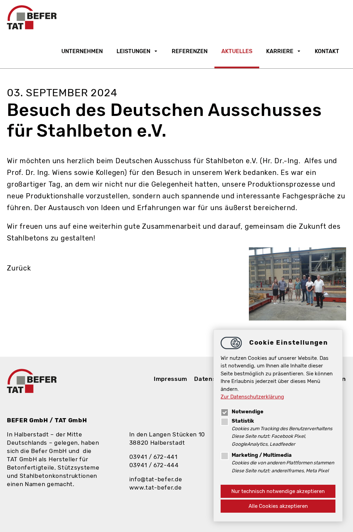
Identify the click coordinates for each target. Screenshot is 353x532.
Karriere (279, 51)
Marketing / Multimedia (262, 455)
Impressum (170, 378)
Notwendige (247, 411)
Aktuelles (236, 51)
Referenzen (190, 51)
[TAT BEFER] (32, 17)
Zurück (19, 268)
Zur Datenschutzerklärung (252, 397)
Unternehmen (82, 51)
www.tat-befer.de (155, 487)
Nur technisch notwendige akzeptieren (278, 491)
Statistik (243, 421)
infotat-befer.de (155, 479)
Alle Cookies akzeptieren (278, 506)
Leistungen (133, 51)
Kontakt (327, 51)
